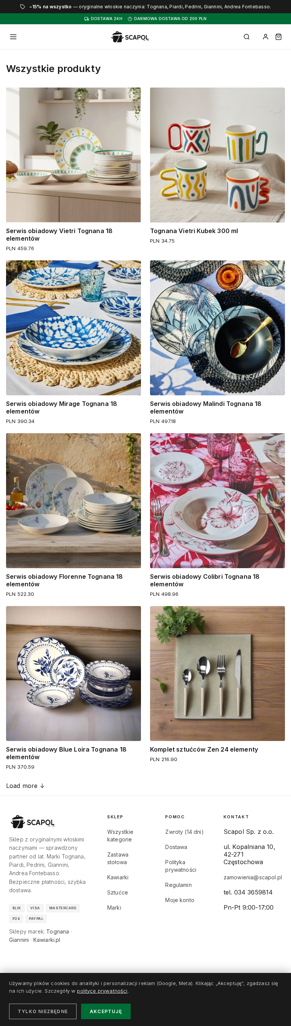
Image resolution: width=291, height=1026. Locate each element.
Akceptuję (106, 1011)
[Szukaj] (246, 36)
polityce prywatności (102, 991)
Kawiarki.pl (47, 940)
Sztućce (117, 892)
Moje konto (179, 900)
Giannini (19, 940)
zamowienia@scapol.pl (253, 877)
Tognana (57, 931)
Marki (114, 907)
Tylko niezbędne (43, 1011)
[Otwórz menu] (13, 37)
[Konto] (265, 36)
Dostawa (176, 847)
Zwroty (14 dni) (184, 832)
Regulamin (178, 885)
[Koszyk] (278, 36)
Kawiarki (117, 877)
